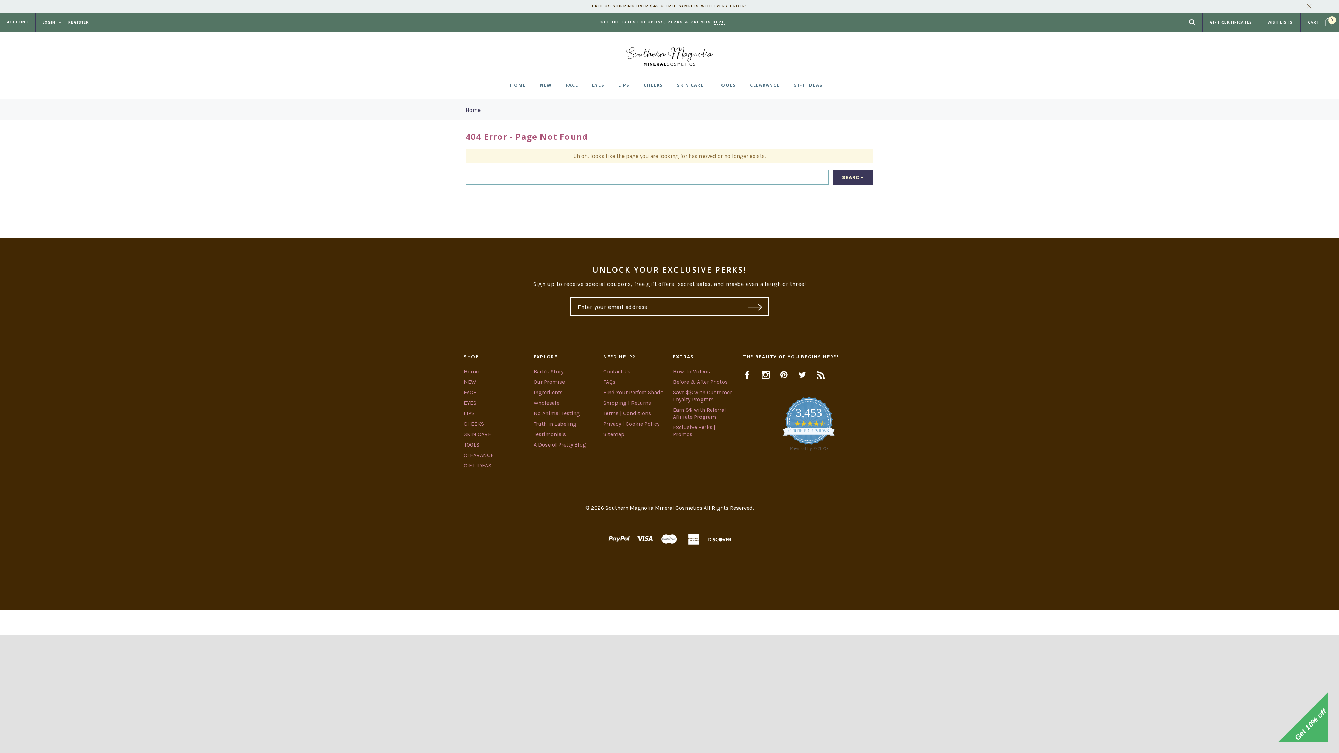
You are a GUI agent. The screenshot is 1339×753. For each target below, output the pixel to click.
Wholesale (546, 403)
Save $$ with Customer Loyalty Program (702, 396)
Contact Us (616, 371)
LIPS (469, 413)
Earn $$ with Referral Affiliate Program (699, 413)
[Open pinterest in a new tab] (784, 374)
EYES (470, 403)
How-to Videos (691, 371)
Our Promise (549, 382)
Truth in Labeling (555, 423)
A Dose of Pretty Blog (560, 444)
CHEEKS (474, 423)
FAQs (609, 382)
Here (719, 22)
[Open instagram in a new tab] (765, 374)
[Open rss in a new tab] (821, 374)
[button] (669, 622)
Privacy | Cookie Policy (631, 423)
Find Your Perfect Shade (633, 392)
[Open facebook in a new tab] (747, 374)
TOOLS (471, 444)
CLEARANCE (479, 455)
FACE (470, 392)
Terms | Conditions (627, 413)
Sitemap (614, 434)
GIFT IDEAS (477, 465)
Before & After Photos (700, 382)
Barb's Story (548, 371)
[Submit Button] (755, 306)
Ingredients (548, 392)
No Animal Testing (557, 413)
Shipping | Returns (627, 403)
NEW (470, 382)
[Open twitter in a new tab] (802, 374)
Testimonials (550, 434)
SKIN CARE (477, 434)
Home (473, 110)
